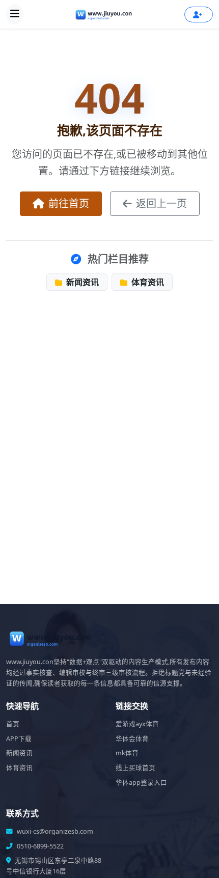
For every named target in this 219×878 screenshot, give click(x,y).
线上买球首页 (135, 767)
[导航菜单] (14, 14)
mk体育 (127, 753)
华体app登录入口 (141, 782)
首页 (12, 724)
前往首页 (68, 203)
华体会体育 (132, 738)
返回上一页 (161, 203)
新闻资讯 (81, 282)
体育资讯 (146, 282)
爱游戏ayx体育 (137, 724)
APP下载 (19, 738)
